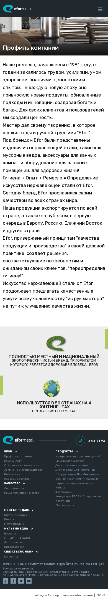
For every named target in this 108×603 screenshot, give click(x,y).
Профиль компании (31, 47)
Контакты (11, 556)
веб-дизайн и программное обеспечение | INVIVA (69, 595)
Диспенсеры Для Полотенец (75, 470)
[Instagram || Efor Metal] (5, 581)
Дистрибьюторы (15, 515)
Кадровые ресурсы (17, 478)
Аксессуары (63, 492)
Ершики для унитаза (69, 461)
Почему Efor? (13, 461)
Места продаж (14, 524)
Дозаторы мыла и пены (71, 465)
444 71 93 (96, 441)
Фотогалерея (13, 542)
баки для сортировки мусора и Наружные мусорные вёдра (76, 481)
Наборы (60, 487)
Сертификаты (14, 488)
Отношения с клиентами (21, 465)
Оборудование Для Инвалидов (77, 474)
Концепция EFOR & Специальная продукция (78, 499)
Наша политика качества (21, 493)
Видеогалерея (14, 547)
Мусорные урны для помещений (77, 456)
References (12, 474)
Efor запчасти (64, 505)
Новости (10, 533)
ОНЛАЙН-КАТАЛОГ (17, 538)
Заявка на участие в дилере (23, 470)
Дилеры (9, 519)
